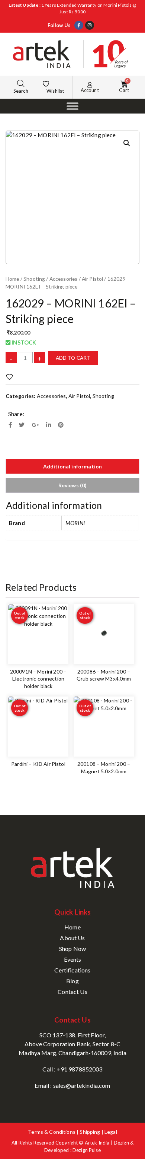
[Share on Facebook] (10, 424)
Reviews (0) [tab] (72, 485)
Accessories (63, 279)
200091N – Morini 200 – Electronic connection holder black (38, 678)
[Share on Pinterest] (61, 424)
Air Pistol (92, 279)
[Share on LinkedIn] (48, 424)
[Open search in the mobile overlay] (21, 83)
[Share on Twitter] (22, 424)
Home (12, 279)
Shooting (34, 279)
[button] (126, 143)
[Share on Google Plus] (35, 424)
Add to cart (73, 358)
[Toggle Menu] (72, 105)
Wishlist (55, 91)
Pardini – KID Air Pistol (38, 764)
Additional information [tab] (72, 466)
